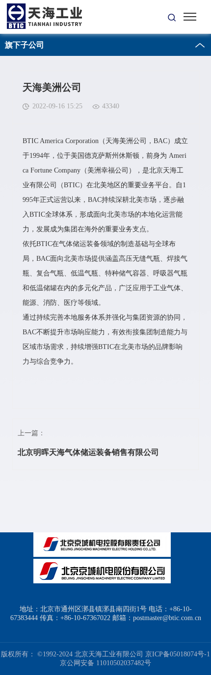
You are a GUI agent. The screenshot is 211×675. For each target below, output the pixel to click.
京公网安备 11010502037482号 (105, 663)
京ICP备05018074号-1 (177, 654)
